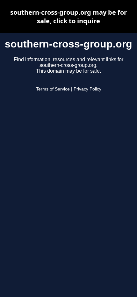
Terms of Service (53, 89)
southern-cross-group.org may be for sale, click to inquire (68, 16)
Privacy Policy (87, 89)
